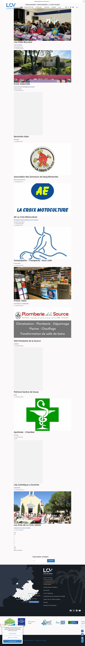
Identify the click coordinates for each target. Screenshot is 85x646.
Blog (59, 7)
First (15, 532)
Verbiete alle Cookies (12, 637)
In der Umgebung (48, 593)
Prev (15, 534)
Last (15, 548)
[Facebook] (66, 7)
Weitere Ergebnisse (18, 550)
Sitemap (45, 602)
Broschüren (46, 590)
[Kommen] (82, 631)
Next (15, 547)
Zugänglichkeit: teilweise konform (26, 640)
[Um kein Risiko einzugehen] (82, 634)
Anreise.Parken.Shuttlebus (50, 587)
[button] (50, 1)
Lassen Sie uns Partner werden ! (52, 599)
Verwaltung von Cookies (40, 640)
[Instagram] (68, 7)
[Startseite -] (11, 6)
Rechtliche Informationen (50, 605)
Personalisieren (12, 633)
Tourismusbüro (47, 584)
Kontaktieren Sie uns (49, 582)
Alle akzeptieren (12, 641)
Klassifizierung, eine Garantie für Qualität (54, 596)
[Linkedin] (71, 7)
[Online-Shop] (82, 638)
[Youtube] (73, 7)
